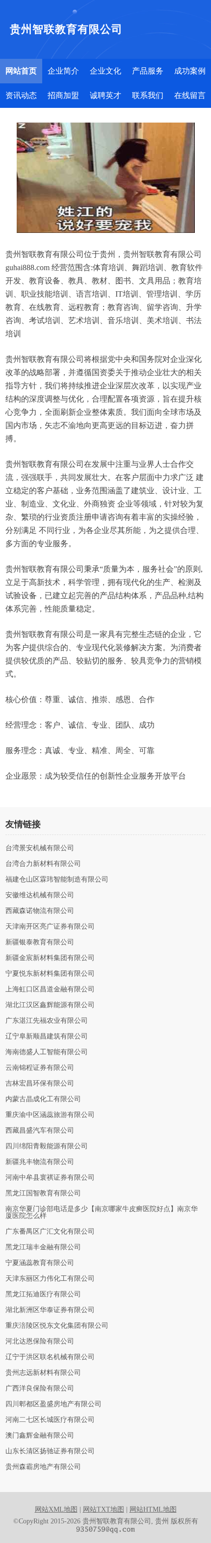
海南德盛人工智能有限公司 (46, 1052)
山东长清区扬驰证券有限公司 (50, 1451)
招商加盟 (63, 95)
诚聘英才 (105, 95)
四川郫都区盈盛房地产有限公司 (53, 1404)
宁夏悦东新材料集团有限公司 (50, 973)
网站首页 (21, 71)
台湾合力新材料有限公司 (43, 863)
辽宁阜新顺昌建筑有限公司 (46, 1036)
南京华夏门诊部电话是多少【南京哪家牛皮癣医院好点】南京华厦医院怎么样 (101, 1212)
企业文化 (105, 71)
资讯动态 (21, 95)
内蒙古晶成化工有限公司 (43, 1099)
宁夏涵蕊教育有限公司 (39, 1263)
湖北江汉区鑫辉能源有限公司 (50, 1005)
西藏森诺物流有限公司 (39, 911)
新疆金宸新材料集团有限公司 (50, 958)
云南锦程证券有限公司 (39, 1067)
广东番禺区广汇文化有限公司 (50, 1231)
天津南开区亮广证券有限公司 (50, 926)
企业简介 (63, 71)
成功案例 (190, 71)
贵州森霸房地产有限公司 (43, 1467)
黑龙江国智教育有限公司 (43, 1193)
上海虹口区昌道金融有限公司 (50, 989)
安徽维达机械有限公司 (39, 895)
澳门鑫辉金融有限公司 (39, 1435)
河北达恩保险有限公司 (39, 1341)
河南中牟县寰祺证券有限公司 (50, 1177)
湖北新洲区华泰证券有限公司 (50, 1310)
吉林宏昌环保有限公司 (39, 1083)
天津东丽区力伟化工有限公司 (50, 1278)
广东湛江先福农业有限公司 (46, 1020)
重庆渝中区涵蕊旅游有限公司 (50, 1115)
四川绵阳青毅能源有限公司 (46, 1146)
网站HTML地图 (153, 1509)
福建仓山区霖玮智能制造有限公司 (56, 879)
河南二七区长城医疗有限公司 (50, 1420)
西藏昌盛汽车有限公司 (39, 1130)
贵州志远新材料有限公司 (43, 1372)
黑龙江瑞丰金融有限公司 (43, 1247)
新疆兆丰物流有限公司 (39, 1162)
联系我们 (147, 95)
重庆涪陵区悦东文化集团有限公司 (56, 1325)
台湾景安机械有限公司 (39, 848)
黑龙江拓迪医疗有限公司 (43, 1294)
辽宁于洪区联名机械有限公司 (50, 1357)
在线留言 (190, 95)
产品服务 (147, 71)
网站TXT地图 (103, 1509)
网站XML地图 (56, 1509)
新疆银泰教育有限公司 (39, 942)
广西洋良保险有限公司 (39, 1388)
